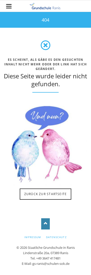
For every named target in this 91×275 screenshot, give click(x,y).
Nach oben (45, 223)
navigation (8, 6)
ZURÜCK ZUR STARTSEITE (45, 194)
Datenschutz (56, 237)
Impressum (32, 237)
